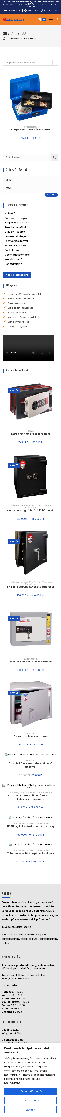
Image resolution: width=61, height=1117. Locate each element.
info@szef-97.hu (12, 1033)
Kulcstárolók (13, 259)
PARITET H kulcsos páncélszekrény (30, 661)
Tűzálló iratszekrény (18, 505)
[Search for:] (55, 19)
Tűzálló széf (30, 507)
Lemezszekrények (16, 236)
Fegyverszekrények (16, 241)
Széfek (9, 213)
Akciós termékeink (17, 274)
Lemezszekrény (44, 792)
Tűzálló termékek (16, 227)
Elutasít (30, 1109)
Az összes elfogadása (30, 1091)
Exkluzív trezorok (15, 231)
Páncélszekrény (30, 658)
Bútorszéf (30, 733)
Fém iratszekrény (27, 792)
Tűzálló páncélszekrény (40, 505)
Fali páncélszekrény (17, 222)
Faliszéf (30, 430)
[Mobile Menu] (50, 19)
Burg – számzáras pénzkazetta (30, 129)
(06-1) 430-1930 (25, 5)
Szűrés (51, 194)
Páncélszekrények (16, 218)
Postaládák (12, 250)
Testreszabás (30, 1100)
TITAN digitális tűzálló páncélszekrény (30, 826)
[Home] (4, 38)
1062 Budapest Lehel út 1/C (43, 2)
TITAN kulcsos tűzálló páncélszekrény (30, 853)
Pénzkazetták (30, 126)
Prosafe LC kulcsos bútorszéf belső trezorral (30, 765)
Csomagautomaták (17, 254)
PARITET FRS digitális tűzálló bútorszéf (30, 510)
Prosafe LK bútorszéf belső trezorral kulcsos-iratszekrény (30, 797)
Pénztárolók (12, 264)
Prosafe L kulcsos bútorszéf (30, 736)
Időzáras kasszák (15, 245)
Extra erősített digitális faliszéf (30, 433)
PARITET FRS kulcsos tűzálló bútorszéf (30, 587)
